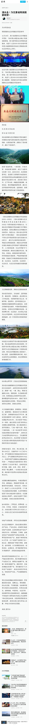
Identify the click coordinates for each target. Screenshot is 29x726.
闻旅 (12, 665)
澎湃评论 (13, 677)
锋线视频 (13, 687)
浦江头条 (13, 697)
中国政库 (13, 712)
